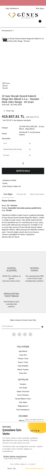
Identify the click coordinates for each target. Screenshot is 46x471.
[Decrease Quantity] (4, 163)
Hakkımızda (23, 421)
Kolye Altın (23, 373)
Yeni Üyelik (23, 388)
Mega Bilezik (30, 129)
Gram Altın (23, 355)
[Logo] (23, 15)
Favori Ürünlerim (23, 395)
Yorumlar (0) (21, 194)
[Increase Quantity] (41, 163)
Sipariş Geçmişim (23, 391)
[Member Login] (23, 23)
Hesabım (23, 384)
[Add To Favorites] (42, 97)
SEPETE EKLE (23, 171)
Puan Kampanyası (23, 410)
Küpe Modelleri (23, 366)
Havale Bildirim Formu (23, 399)
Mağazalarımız (23, 406)
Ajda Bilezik (23, 351)
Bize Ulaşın (40, 8)
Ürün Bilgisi (8, 194)
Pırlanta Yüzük (23, 358)
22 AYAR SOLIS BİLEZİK (28, 126)
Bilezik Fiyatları (23, 369)
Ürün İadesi (23, 402)
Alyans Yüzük (23, 362)
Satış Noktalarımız (12, 8)
